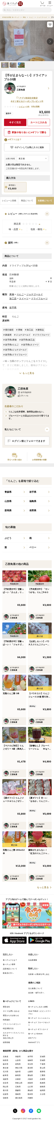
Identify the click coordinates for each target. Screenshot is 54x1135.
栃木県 (5, 1064)
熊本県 (30, 1094)
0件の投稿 (35, 106)
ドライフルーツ (39, 298)
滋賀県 (5, 1079)
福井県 (18, 1072)
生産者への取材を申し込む (39, 974)
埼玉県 (30, 1064)
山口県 (30, 1087)
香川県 (5, 1090)
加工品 (13, 298)
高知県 (30, 1090)
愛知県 (30, 1075)
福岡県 (42, 1090)
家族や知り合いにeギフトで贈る (29, 132)
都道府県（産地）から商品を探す (18, 1051)
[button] (27, 222)
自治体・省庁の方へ (36, 993)
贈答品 (41, 330)
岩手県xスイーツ (31, 345)
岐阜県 (5, 1075)
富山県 (42, 1068)
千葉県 (42, 1064)
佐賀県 (5, 1094)
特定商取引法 (8, 1028)
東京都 (5, 1068)
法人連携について (35, 988)
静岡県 (18, 1075)
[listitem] (14, 492)
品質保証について (10, 969)
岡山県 (5, 1087)
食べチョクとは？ (10, 960)
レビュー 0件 (24, 107)
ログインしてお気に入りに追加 (29, 147)
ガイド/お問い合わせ (11, 1011)
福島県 (30, 1060)
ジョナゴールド (34, 294)
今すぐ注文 (15, 122)
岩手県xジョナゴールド (16, 350)
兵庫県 (42, 1079)
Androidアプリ (34, 1042)
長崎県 (18, 1094)
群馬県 (18, 1064)
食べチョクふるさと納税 (38, 1007)
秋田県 (5, 1060)
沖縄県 (30, 1098)
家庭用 (8, 335)
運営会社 (6, 1007)
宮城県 (42, 1057)
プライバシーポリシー (12, 1024)
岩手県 (13, 307)
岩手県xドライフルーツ (16, 354)
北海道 (5, 1057)
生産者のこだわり (14, 406)
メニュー (50, 5)
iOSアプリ (32, 1038)
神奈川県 (18, 1068)
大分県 (42, 1094)
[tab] (9, 200)
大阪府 (30, 1079)
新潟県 (30, 1068)
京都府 (18, 1079)
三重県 (42, 1075)
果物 (11, 294)
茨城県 (42, 1060)
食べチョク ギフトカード (38, 1029)
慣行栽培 (9, 330)
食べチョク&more (35, 1034)
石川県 (5, 1072)
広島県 (18, 1087)
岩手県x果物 (11, 340)
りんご (20, 294)
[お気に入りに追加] (50, 24)
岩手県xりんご (12, 345)
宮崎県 (5, 1098)
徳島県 (42, 1087)
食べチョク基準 (9, 964)
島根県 (42, 1083)
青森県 (18, 1057)
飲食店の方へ (8, 973)
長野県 (42, 1072)
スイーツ (24, 298)
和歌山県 (18, 1083)
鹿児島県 (18, 1098)
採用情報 (6, 1042)
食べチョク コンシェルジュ (39, 1018)
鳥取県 (30, 1083)
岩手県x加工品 (28, 340)
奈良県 (5, 1083)
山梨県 (30, 1072)
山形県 (18, 1060)
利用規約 (6, 1020)
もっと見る (28, 373)
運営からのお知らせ (11, 1015)
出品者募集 (32, 960)
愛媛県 (18, 1090)
